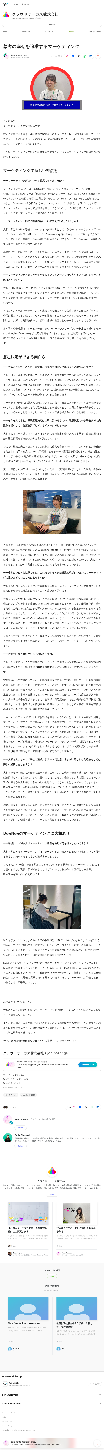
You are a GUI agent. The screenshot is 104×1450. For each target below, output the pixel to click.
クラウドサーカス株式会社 (35, 14)
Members (49, 32)
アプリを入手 (95, 1384)
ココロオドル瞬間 (28, 1095)
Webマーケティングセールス (15, 1079)
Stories (71, 32)
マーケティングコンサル (13, 1075)
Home (4, 32)
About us (26, 32)
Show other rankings (51, 1290)
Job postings (95, 32)
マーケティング (11, 1095)
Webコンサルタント (11, 1083)
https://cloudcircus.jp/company (23, 18)
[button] (53, 1376)
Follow (52, 24)
